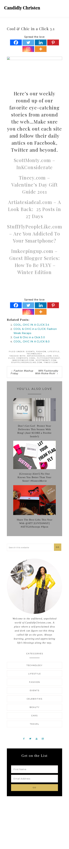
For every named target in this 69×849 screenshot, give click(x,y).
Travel (34, 724)
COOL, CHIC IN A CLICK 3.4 (31, 324)
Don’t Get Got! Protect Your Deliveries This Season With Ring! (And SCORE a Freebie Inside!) (34, 431)
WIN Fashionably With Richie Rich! (46, 372)
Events (30, 351)
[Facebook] (16, 42)
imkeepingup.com (23, 360)
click (11, 358)
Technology (34, 354)
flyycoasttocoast (48, 358)
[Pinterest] (53, 42)
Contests (22, 358)
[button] (62, 7)
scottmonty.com (46, 360)
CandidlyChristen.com (22, 8)
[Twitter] (28, 42)
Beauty (35, 707)
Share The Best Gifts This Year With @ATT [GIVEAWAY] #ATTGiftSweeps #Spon (34, 523)
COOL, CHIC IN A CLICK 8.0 (32, 341)
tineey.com (51, 362)
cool (32, 358)
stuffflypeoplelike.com (26, 362)
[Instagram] (28, 49)
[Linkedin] (41, 42)
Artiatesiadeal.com (39, 356)
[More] (41, 49)
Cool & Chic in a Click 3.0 (29, 337)
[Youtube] (38, 738)
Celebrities (34, 699)
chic (56, 356)
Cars (34, 715)
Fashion (41, 351)
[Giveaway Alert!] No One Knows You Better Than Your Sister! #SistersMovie (34, 477)
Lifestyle (54, 351)
